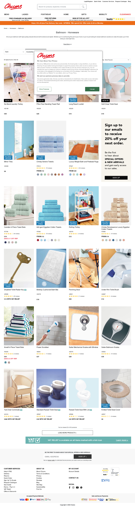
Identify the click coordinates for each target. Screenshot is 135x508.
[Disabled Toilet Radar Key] (19, 268)
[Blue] (5, 362)
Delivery (6, 474)
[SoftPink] (110, 240)
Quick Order (8, 478)
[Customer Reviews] (116, 19)
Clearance (125, 14)
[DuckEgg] (41, 174)
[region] (68, 73)
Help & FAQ (8, 471)
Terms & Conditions (42, 474)
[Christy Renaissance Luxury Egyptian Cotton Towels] (116, 205)
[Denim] (38, 174)
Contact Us (73, 478)
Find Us (39, 489)
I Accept (92, 89)
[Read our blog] (81, 487)
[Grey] (52, 174)
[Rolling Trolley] (84, 205)
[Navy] (5, 242)
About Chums (40, 471)
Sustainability (40, 487)
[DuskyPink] (48, 174)
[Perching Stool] (84, 268)
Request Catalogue (10, 482)
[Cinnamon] (81, 174)
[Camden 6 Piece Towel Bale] (19, 205)
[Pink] (12, 242)
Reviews (39, 480)
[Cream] (59, 240)
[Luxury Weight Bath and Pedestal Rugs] (84, 140)
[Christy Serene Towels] (51, 140)
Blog (37, 482)
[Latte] (59, 174)
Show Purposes (44, 89)
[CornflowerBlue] (70, 174)
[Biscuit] (55, 240)
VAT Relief (7, 489)
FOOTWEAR (46, 14)
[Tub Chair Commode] (19, 388)
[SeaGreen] (77, 174)
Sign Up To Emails (10, 480)
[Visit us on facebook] (70, 487)
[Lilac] (62, 174)
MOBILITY (103, 14)
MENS (6, 14)
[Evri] (105, 480)
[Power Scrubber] (51, 326)
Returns (6, 476)
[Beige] (103, 240)
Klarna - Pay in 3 (9, 487)
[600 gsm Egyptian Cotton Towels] (51, 205)
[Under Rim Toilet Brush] (116, 268)
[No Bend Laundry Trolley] (19, 82)
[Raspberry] (38, 240)
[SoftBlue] (45, 240)
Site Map (39, 485)
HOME (66, 14)
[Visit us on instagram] (73, 487)
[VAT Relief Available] (78, 440)
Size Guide (7, 485)
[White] (48, 240)
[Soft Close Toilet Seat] (116, 82)
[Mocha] (55, 174)
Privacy (38, 476)
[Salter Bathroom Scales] (116, 326)
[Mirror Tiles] (19, 140)
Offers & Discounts (10, 491)
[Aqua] (41, 240)
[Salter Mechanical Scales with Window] (84, 326)
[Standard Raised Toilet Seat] (51, 388)
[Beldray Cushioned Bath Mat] (51, 268)
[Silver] (9, 242)
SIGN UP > (82, 456)
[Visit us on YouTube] (77, 487)
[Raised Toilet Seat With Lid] (84, 388)
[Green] (45, 174)
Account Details (74, 471)
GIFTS (83, 14)
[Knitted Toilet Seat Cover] (116, 388)
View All (16, 60)
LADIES (25, 14)
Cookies (39, 478)
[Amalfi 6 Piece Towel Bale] (19, 326)
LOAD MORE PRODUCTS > (67, 433)
